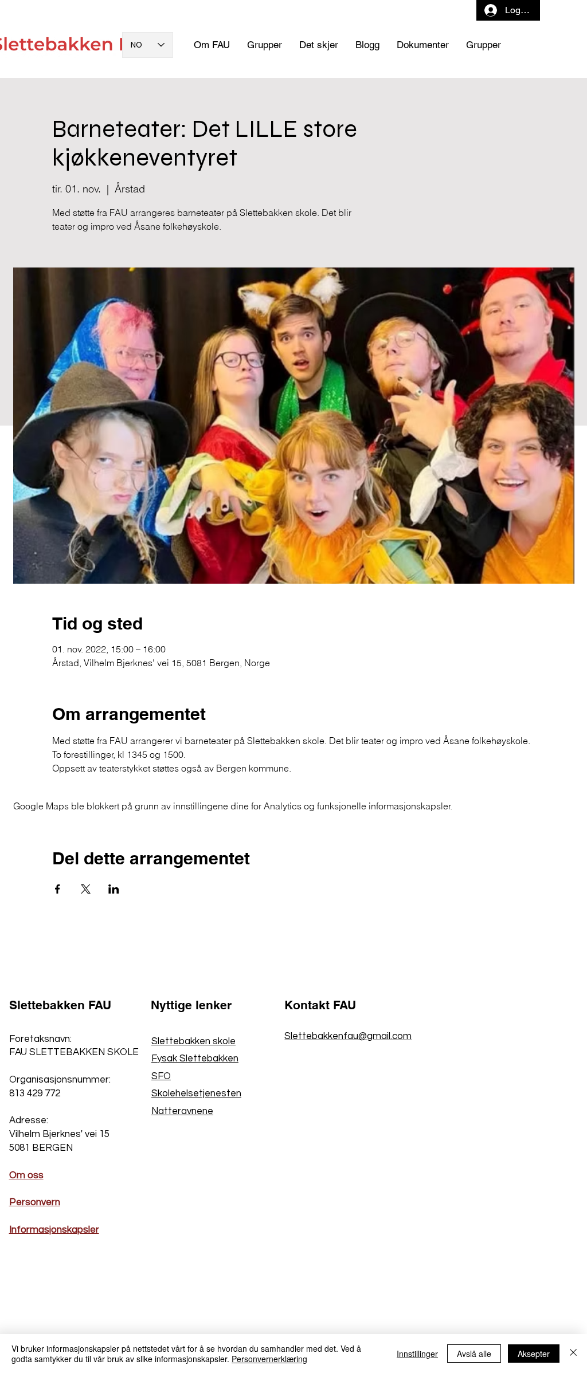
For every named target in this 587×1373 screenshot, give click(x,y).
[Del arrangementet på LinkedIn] (113, 889)
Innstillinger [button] (417, 1353)
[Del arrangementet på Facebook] (57, 889)
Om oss (26, 1175)
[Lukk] (573, 1353)
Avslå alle (474, 1353)
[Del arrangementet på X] (85, 889)
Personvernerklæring (269, 1358)
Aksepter (534, 1353)
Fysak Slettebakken (194, 1058)
